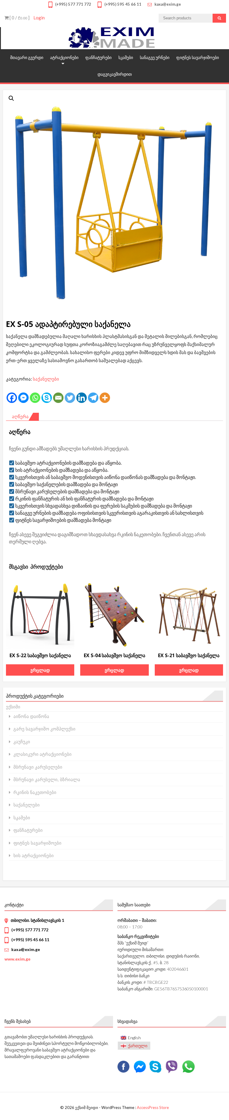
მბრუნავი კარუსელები (37, 767)
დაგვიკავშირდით (115, 74)
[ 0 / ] (19, 17)
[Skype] (46, 398)
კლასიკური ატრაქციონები (42, 754)
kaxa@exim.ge (25, 949)
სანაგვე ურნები (154, 57)
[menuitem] (134, 1038)
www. (17, 958)
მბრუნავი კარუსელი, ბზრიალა (46, 779)
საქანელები (46, 378)
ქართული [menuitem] (137, 1045)
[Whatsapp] (35, 398)
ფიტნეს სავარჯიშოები (197, 57)
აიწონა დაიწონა (31, 716)
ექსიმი (13, 706)
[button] (11, 98)
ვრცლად (40, 670)
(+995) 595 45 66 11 (30, 939)
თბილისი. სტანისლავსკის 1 (37, 920)
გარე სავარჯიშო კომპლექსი (44, 729)
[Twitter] (70, 398)
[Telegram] (93, 398)
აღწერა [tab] (20, 416)
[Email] (58, 398)
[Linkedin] (81, 398)
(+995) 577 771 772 (29, 929)
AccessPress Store (153, 1107)
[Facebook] (12, 398)
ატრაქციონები (64, 57)
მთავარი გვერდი (26, 57)
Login (39, 17)
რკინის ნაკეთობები (34, 792)
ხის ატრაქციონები (33, 855)
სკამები (125, 57)
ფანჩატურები (98, 57)
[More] (105, 398)
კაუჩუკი (21, 741)
